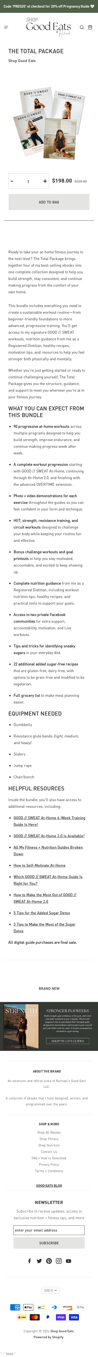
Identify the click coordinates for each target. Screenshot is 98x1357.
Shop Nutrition (49, 1145)
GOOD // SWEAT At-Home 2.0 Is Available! (49, 835)
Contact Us (49, 1151)
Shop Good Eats (22, 60)
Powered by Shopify (49, 1337)
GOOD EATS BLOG (49, 1185)
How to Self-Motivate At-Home (40, 865)
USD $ (48, 1290)
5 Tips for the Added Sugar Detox (42, 912)
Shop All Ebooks (49, 1132)
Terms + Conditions (49, 1171)
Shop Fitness (49, 1138)
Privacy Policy (49, 1164)
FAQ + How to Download (49, 1158)
